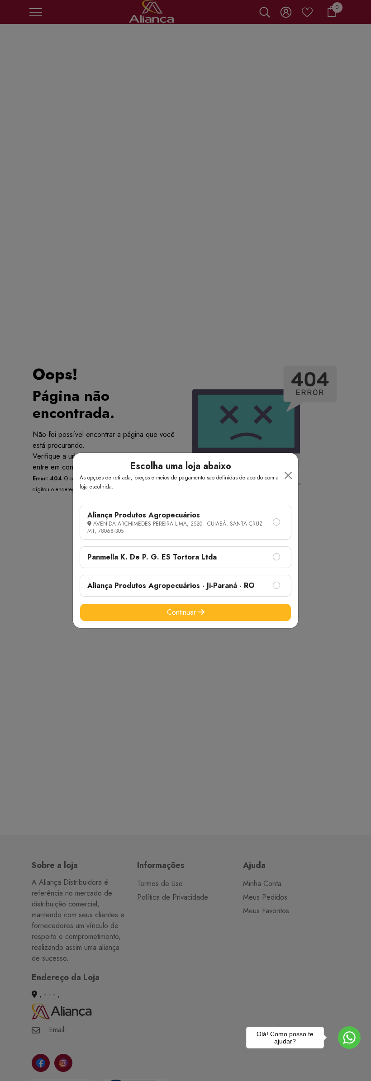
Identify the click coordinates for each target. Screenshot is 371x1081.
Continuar (182, 612)
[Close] (288, 475)
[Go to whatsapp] (349, 1037)
